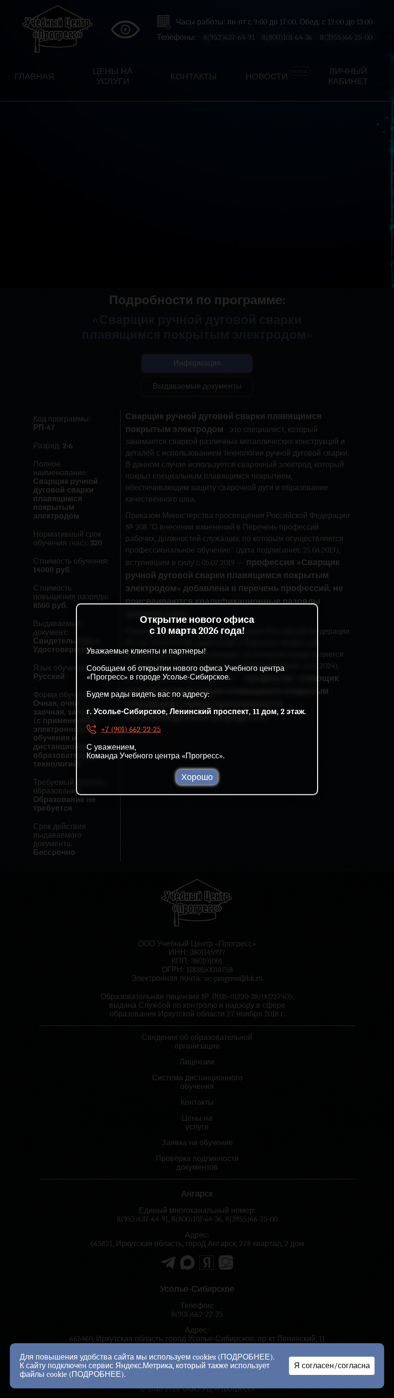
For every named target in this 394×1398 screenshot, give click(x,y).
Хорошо (197, 777)
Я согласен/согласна (332, 1365)
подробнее (245, 1357)
